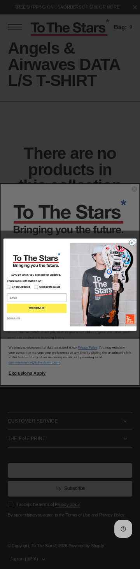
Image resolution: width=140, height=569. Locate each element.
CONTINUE (37, 308)
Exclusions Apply (13, 318)
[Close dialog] (132, 242)
